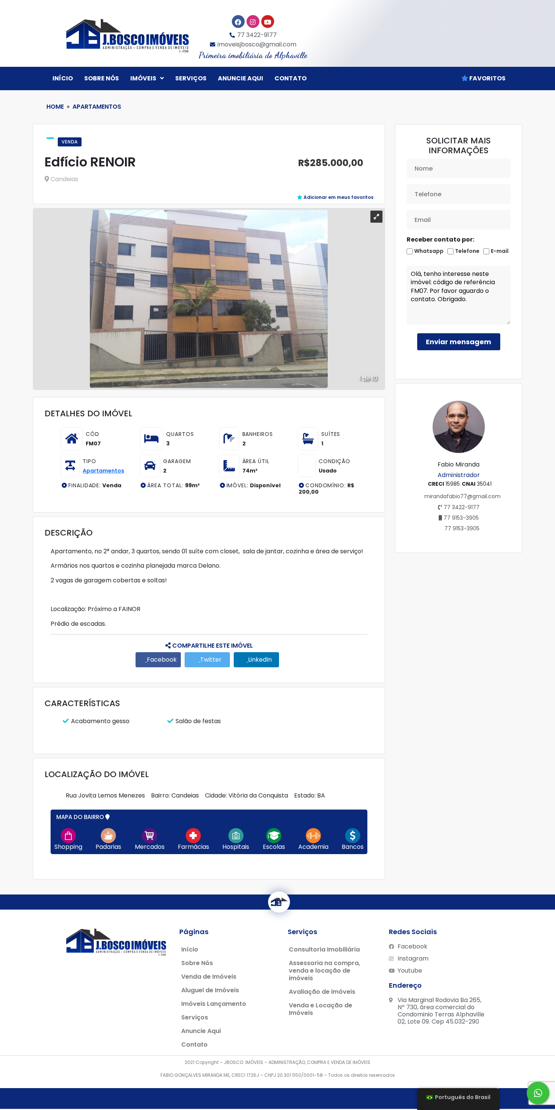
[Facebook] (238, 21)
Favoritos (487, 78)
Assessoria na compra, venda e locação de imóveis (324, 970)
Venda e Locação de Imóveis (320, 1009)
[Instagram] (253, 21)
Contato (290, 78)
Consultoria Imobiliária (324, 949)
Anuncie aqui (240, 78)
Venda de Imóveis (208, 976)
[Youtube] (267, 21)
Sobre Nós (101, 78)
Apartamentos (96, 106)
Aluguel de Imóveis (210, 990)
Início (62, 78)
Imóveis (143, 78)
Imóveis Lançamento (213, 1003)
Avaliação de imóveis (322, 991)
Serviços (191, 78)
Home (55, 106)
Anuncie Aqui (201, 1031)
